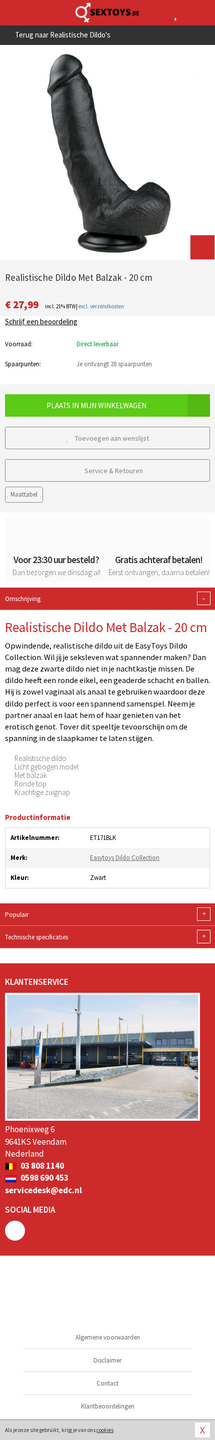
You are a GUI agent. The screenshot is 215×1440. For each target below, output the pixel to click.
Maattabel (24, 494)
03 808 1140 (41, 1165)
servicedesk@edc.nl (43, 1190)
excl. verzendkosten (101, 306)
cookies (105, 1430)
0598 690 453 (43, 1177)
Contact (107, 1383)
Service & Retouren (113, 470)
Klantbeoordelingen (107, 1406)
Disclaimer (108, 1360)
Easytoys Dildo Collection (125, 857)
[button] (202, 247)
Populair (105, 914)
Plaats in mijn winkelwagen (96, 405)
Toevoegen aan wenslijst (111, 438)
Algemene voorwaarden (108, 1337)
